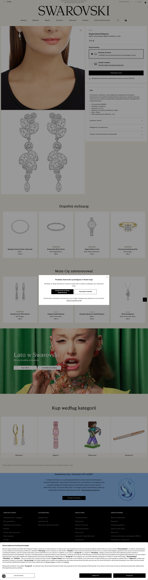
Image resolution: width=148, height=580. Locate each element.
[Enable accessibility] (4, 576)
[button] (107, 277)
